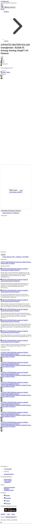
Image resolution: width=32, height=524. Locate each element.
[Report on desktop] (2, 59)
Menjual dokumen (9, 474)
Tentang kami (8, 469)
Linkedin (7, 495)
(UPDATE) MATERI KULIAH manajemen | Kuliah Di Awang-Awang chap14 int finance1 (14, 300)
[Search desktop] (2, 5)
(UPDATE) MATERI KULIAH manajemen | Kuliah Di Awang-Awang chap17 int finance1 (14, 321)
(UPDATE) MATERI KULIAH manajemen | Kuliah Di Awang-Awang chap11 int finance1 (14, 280)
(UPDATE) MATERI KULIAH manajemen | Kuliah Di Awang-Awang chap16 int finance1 (14, 310)
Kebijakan (6, 488)
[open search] (2, 7)
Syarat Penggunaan (9, 487)
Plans (13, 514)
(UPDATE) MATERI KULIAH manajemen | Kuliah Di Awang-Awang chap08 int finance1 (14, 269)
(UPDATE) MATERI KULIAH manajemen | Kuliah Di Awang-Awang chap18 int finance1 (14, 331)
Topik (8, 514)
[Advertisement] (7, 105)
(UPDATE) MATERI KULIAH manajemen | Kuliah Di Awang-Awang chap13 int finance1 (14, 291)
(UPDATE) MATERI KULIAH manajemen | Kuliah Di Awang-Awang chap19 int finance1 (14, 341)
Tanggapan (7, 482)
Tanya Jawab (7, 480)
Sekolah (3, 514)
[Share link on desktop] (2, 57)
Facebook (8, 498)
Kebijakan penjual (8, 490)
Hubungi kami (7, 479)
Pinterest (8, 503)
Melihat (3, 254)
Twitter (8, 501)
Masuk (2, 9)
